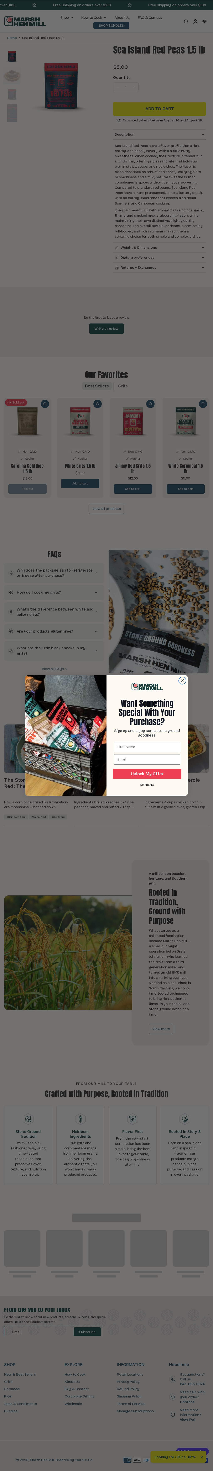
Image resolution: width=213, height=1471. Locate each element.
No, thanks (147, 784)
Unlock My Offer (147, 773)
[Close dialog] (182, 680)
